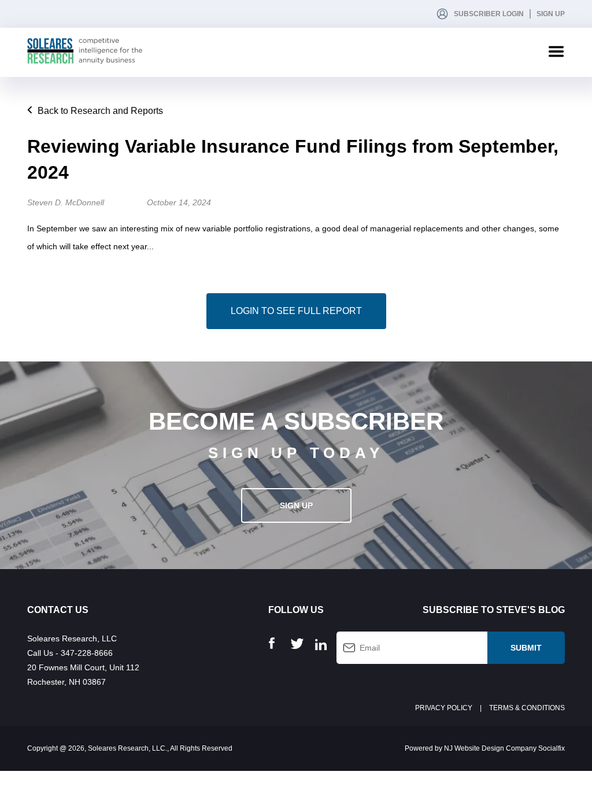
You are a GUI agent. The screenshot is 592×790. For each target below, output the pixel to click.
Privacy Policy (443, 708)
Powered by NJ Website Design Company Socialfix (485, 748)
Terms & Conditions (527, 708)
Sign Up (550, 14)
